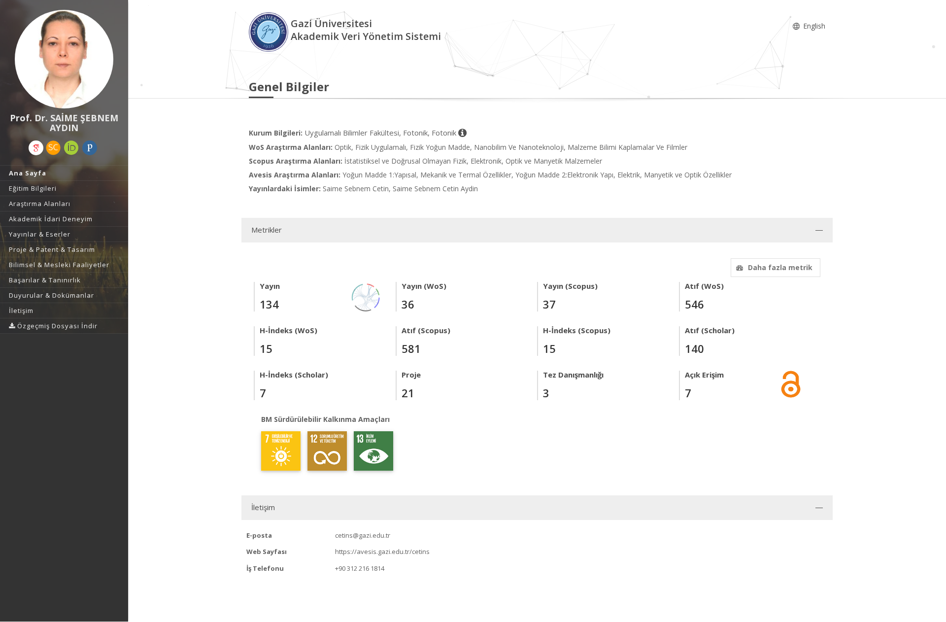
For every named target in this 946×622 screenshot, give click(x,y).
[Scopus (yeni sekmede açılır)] (53, 147)
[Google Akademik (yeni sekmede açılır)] (36, 147)
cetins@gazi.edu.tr (362, 535)
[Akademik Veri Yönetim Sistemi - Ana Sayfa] (270, 31)
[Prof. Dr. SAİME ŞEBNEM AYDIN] (64, 59)
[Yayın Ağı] (366, 296)
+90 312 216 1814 (359, 568)
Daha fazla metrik (780, 267)
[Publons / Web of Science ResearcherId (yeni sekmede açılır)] (89, 147)
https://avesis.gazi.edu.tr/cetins (382, 551)
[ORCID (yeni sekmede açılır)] (71, 147)
